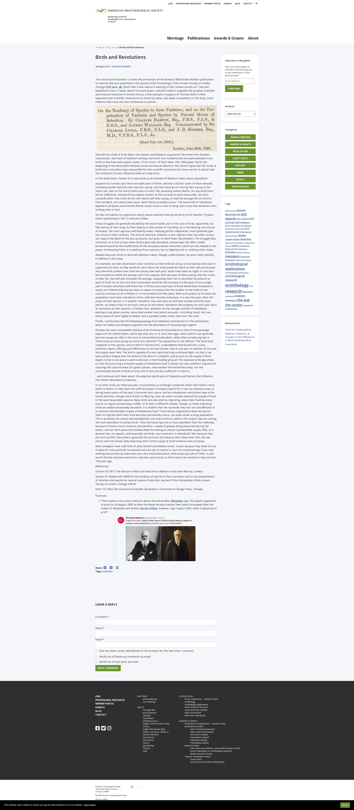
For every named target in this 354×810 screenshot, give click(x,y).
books (242, 235)
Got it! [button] (345, 805)
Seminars (247, 291)
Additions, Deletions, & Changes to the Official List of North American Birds (239, 337)
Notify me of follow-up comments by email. (125, 656)
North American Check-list (196, 707)
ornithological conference (236, 272)
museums (230, 260)
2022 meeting (230, 211)
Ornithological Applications (196, 704)
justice (239, 252)
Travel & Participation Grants (197, 756)
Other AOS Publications (195, 715)
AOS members (242, 222)
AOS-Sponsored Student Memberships (207, 762)
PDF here (112, 87)
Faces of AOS (240, 151)
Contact (248, 3)
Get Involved (148, 737)
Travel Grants (196, 759)
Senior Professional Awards (202, 729)
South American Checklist (196, 710)
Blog (237, 3)
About (253, 38)
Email (99, 639)
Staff (145, 751)
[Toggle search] (256, 3)
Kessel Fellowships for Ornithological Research (211, 751)
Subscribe (234, 88)
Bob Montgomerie (121, 66)
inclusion (230, 252)
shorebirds (229, 296)
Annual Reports (150, 712)
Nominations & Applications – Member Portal (205, 723)
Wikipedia (177, 500)
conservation (232, 239)
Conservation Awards (199, 737)
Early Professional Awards (201, 732)
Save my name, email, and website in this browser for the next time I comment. (146, 650)
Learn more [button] (90, 805)
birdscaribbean (231, 236)
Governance (148, 740)
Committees (148, 718)
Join (170, 3)
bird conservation (237, 230)
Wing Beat (110, 47)
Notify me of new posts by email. (119, 661)
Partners (146, 748)
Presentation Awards (199, 743)
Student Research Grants (201, 753)
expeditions (244, 246)
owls (251, 286)
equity (235, 245)
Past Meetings (149, 701)
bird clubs (240, 229)
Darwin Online (148, 508)
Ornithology (190, 701)
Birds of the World (193, 712)
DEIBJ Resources (150, 721)
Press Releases (240, 186)
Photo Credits (101, 799)
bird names (245, 232)
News (240, 172)
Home (98, 47)
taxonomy (230, 300)
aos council (242, 218)
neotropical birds (243, 260)
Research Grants (192, 745)
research (233, 291)
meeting (246, 252)
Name (100, 628)
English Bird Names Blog (154, 729)
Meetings (175, 38)
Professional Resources (188, 3)
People (240, 179)
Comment (102, 616)
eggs (227, 243)
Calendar (147, 715)
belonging (235, 226)
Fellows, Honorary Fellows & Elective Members (156, 733)
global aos (242, 249)
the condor (234, 305)
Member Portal (212, 3)
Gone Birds (231, 344)
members (232, 256)
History (240, 165)
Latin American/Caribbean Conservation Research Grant (215, 748)
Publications (199, 38)
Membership (148, 745)
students (240, 295)
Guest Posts (240, 158)
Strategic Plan (149, 710)
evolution (107, 571)
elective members (236, 243)
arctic (228, 225)
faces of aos (231, 249)
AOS (238, 214)
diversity (245, 239)
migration (245, 256)
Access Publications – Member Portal (201, 699)
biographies (246, 226)
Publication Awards (198, 740)
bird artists (230, 229)
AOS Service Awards (199, 734)
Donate (228, 3)
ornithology (237, 285)
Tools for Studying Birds (238, 329)
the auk (243, 300)
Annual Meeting (240, 137)
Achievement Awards (194, 726)
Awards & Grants (229, 38)
